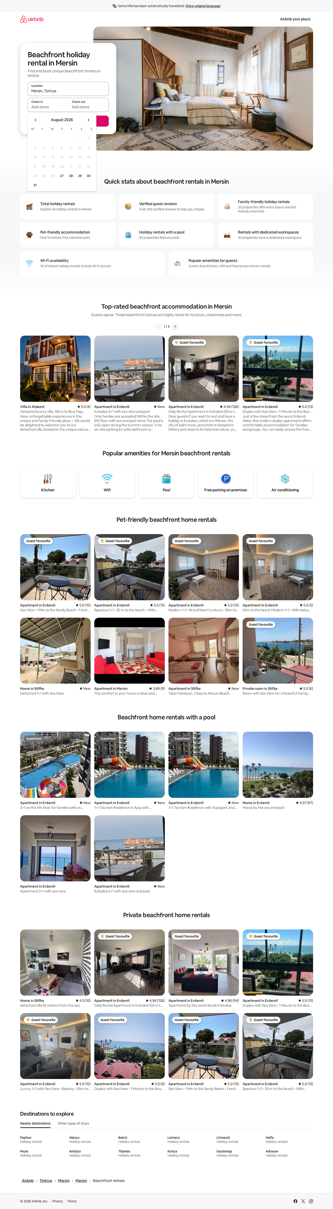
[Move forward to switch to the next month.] (88, 120)
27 (62, 176)
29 (80, 176)
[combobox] (68, 91)
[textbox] (48, 107)
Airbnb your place (295, 19)
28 (71, 176)
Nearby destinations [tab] (35, 1123)
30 (89, 176)
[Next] (175, 326)
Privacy (57, 1201)
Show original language (203, 6)
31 (35, 185)
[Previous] (158, 326)
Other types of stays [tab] (73, 1123)
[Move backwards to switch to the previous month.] (35, 120)
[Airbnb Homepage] (31, 19)
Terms (72, 1201)
